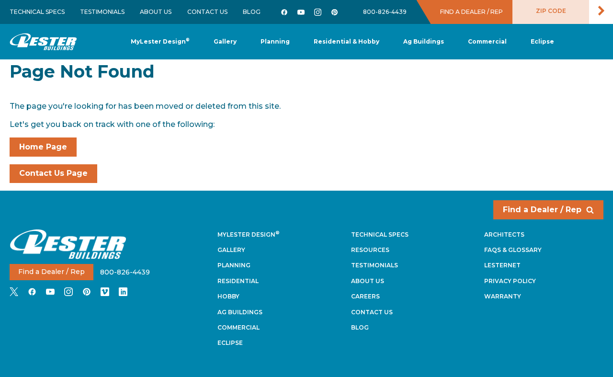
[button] (275, 42)
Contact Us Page (53, 173)
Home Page (43, 146)
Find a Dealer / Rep (542, 209)
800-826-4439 (385, 11)
